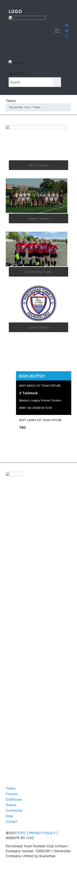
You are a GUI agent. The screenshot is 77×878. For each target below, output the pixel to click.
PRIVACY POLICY (42, 833)
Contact (11, 821)
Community (14, 810)
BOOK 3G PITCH (32, 376)
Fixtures (12, 794)
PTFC (21, 833)
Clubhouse (14, 799)
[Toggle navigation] (57, 31)
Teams (11, 101)
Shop (9, 816)
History (11, 805)
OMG (30, 838)
